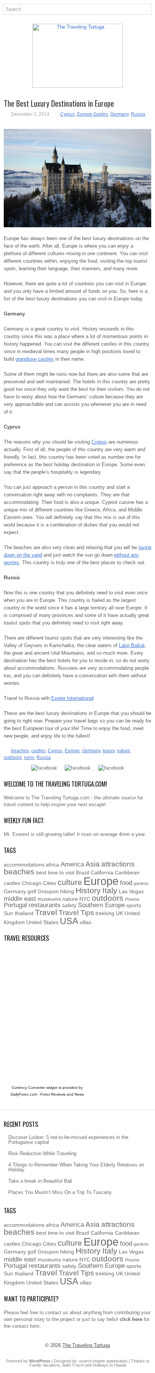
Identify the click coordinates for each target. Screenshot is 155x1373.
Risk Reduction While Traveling (42, 1153)
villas (85, 922)
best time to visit (55, 872)
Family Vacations (44, 1365)
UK (119, 913)
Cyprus (67, 114)
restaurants (45, 905)
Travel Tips (76, 913)
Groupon (48, 891)
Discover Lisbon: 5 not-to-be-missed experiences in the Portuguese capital (68, 1139)
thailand (24, 913)
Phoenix (132, 899)
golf (31, 891)
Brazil (82, 872)
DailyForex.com (24, 1094)
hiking (67, 891)
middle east (20, 898)
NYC (84, 899)
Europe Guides (92, 114)
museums (49, 899)
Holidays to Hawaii (109, 1365)
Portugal (15, 905)
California (102, 872)
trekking (105, 913)
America (72, 864)
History (88, 890)
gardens (141, 883)
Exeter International (72, 698)
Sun (8, 913)
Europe (72, 750)
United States (42, 922)
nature (123, 750)
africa (52, 865)
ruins (29, 757)
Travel (46, 912)
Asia (92, 864)
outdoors (13, 757)
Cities (49, 883)
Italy (109, 890)
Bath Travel (73, 1365)
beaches (20, 750)
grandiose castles (34, 359)
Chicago (31, 883)
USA (69, 921)
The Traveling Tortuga (86, 1345)
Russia (138, 114)
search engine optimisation (103, 1361)
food (126, 882)
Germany (119, 114)
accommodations (24, 865)
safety (69, 905)
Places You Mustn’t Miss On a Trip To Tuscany (60, 1192)
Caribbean (127, 872)
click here (131, 1319)
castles (38, 750)
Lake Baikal (131, 645)
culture (70, 882)
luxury (109, 750)
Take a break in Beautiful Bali (40, 1181)
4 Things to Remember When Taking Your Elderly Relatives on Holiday (76, 1167)
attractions (118, 864)
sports (133, 905)
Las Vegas (131, 891)
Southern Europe (101, 905)
